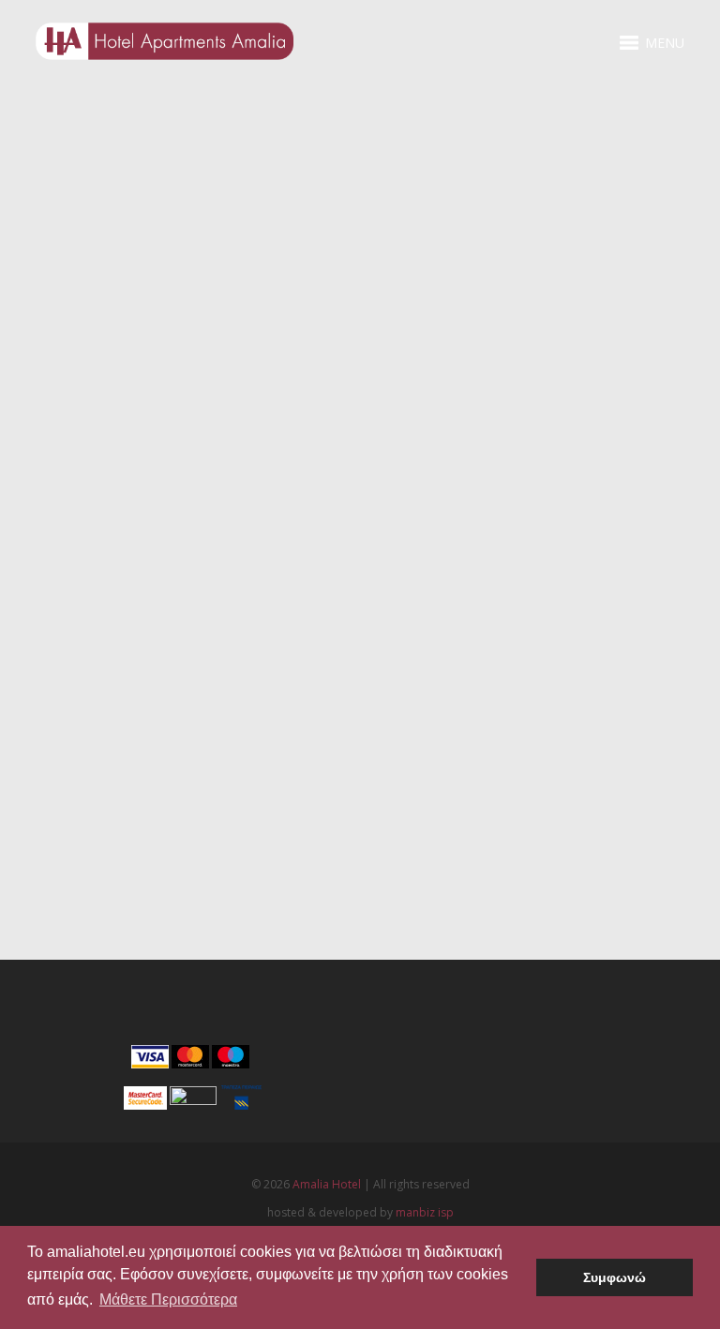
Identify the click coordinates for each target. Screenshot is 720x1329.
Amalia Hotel (326, 1184)
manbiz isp (425, 1212)
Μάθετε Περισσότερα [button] (168, 1299)
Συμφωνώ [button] (614, 1277)
